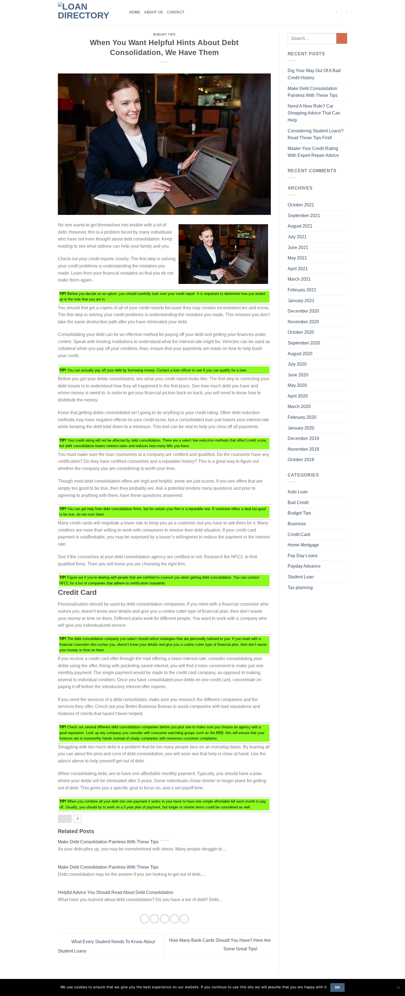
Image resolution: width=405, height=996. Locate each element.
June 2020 (298, 375)
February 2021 (302, 290)
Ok (337, 987)
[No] (398, 989)
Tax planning (300, 587)
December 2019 (303, 438)
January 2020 (301, 428)
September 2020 (304, 343)
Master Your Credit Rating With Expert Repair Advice (313, 152)
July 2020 (297, 364)
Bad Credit (298, 502)
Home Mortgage (303, 545)
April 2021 (298, 268)
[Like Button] (65, 819)
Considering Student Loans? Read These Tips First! (316, 134)
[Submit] (341, 38)
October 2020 (301, 332)
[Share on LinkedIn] (184, 918)
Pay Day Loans (303, 555)
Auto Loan (298, 491)
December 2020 (303, 311)
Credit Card (299, 534)
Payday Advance (304, 566)
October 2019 (301, 459)
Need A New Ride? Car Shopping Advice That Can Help (314, 113)
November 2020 (303, 321)
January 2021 (301, 300)
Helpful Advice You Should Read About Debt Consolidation (115, 892)
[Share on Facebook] (144, 918)
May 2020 (297, 385)
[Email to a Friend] (164, 918)
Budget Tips (164, 34)
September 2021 (304, 215)
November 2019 (303, 449)
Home (134, 12)
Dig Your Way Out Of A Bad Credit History (314, 74)
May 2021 (297, 258)
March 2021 (299, 279)
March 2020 (299, 406)
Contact (175, 12)
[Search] (123, 12)
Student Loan (301, 576)
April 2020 (298, 396)
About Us (153, 12)
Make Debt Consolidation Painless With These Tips (108, 841)
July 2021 (297, 236)
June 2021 (298, 247)
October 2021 (301, 205)
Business (297, 523)
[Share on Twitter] (154, 918)
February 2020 (302, 417)
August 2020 (300, 353)
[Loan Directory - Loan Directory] (85, 12)
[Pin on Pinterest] (174, 918)
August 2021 (300, 226)
